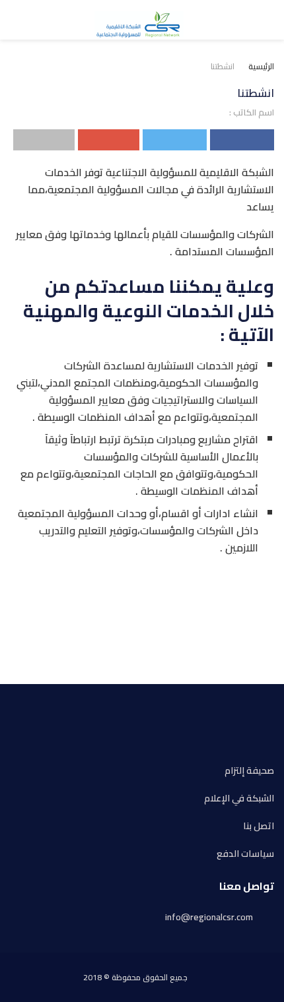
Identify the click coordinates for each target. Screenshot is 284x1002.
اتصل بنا (258, 826)
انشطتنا (222, 66)
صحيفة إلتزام (249, 771)
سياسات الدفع (245, 854)
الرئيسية (261, 66)
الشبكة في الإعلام (239, 798)
